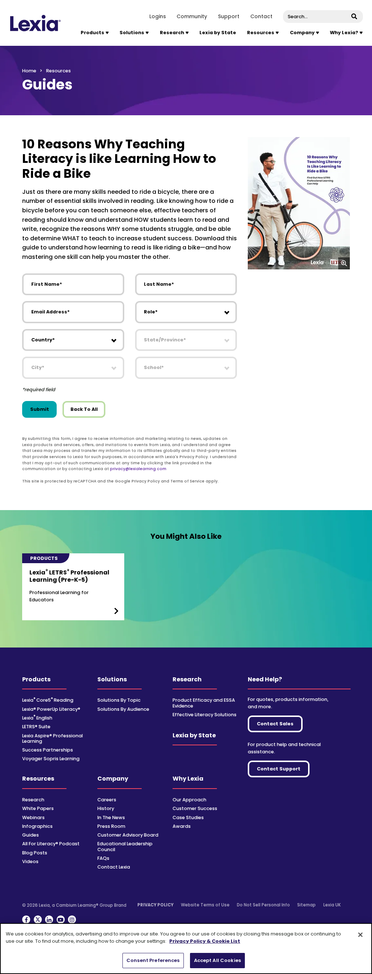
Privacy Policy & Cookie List (204, 941)
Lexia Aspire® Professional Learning (52, 738)
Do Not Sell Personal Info (263, 905)
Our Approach (189, 800)
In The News (111, 817)
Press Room (111, 826)
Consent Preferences (152, 960)
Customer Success (195, 808)
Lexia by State (217, 32)
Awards (182, 826)
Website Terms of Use (205, 905)
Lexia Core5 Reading (47, 700)
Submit (39, 409)
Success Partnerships (47, 750)
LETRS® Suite (36, 727)
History (105, 808)
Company (112, 778)
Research (187, 679)
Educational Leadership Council (125, 846)
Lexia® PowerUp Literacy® (51, 709)
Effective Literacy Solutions (204, 715)
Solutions (112, 679)
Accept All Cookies (217, 960)
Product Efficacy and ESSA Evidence (204, 703)
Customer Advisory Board (127, 835)
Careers (106, 800)
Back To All (84, 409)
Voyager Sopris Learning (51, 758)
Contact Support (279, 769)
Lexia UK (332, 905)
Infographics (37, 826)
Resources (38, 778)
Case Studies (188, 817)
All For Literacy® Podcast (51, 844)
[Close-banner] (360, 935)
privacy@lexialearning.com (138, 469)
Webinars (33, 817)
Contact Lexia (113, 867)
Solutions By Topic (119, 700)
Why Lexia (188, 778)
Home (29, 71)
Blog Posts (34, 853)
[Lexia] (35, 23)
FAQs (103, 858)
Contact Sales (275, 724)
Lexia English (37, 718)
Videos (30, 861)
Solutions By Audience (123, 709)
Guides (30, 835)
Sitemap (306, 905)
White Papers (38, 808)
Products (36, 679)
